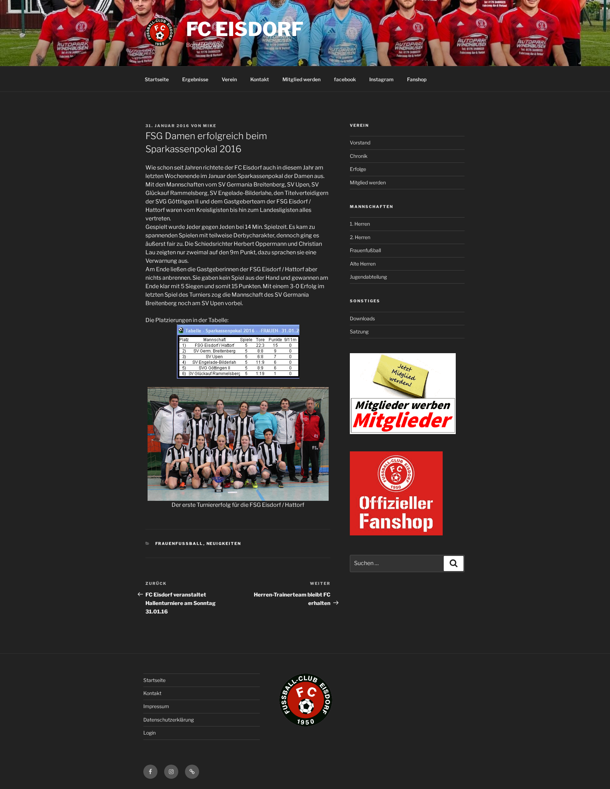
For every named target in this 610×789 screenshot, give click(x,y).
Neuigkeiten (224, 543)
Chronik (358, 156)
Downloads (362, 318)
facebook (345, 79)
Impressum (156, 706)
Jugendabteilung (368, 277)
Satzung (359, 331)
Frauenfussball (179, 543)
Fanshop (416, 79)
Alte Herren (363, 264)
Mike (209, 125)
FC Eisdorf (245, 29)
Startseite (157, 79)
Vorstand (360, 143)
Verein (229, 79)
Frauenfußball (365, 250)
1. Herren (360, 224)
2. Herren (360, 237)
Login (149, 733)
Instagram (381, 79)
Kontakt (259, 79)
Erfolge (358, 169)
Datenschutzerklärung (168, 720)
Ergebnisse (195, 79)
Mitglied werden (301, 79)
